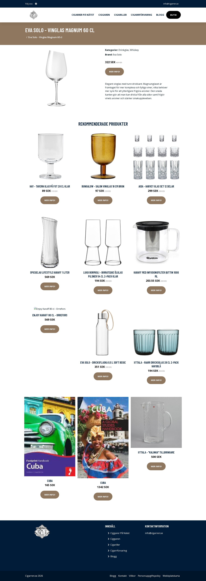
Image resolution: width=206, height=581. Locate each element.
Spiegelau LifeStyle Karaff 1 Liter (50, 272)
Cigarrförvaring (141, 14)
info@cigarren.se (171, 3)
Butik (173, 14)
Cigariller (120, 14)
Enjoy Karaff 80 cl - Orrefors (49, 315)
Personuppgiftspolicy (149, 575)
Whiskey (134, 50)
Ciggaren (104, 14)
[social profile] (36, 3)
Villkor (132, 575)
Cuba (50, 480)
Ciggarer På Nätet (119, 533)
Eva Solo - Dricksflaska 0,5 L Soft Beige (103, 362)
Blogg (160, 14)
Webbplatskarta (171, 575)
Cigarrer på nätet (83, 14)
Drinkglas (124, 50)
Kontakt (122, 575)
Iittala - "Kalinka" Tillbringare (156, 452)
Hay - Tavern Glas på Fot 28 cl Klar (50, 186)
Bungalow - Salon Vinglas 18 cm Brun (103, 186)
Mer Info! (114, 71)
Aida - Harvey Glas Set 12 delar (156, 186)
